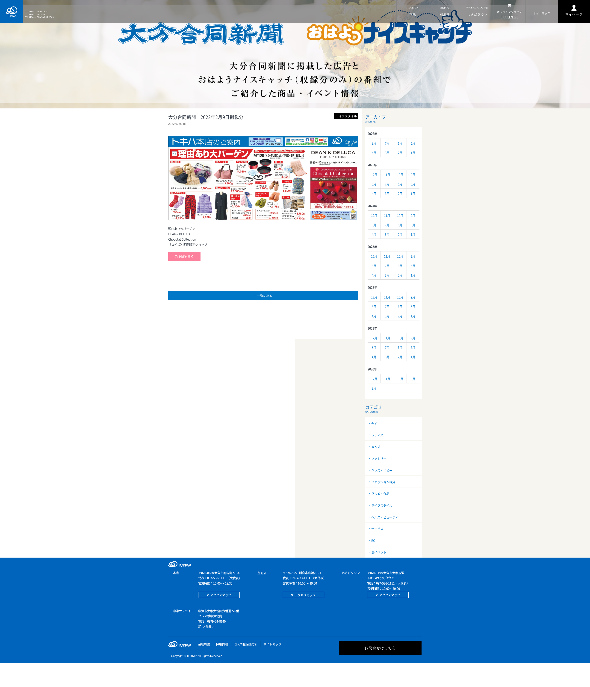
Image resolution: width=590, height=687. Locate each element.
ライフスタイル (381, 505)
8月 (374, 143)
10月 (400, 174)
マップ (542, 13)
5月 (413, 143)
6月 (400, 143)
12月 (374, 174)
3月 (387, 152)
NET (509, 15)
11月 (387, 174)
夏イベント (378, 552)
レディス (377, 435)
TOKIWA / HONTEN (36, 11)
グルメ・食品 (380, 493)
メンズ (375, 447)
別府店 (445, 11)
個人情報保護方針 (246, 644)
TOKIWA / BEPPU (35, 14)
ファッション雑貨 (383, 482)
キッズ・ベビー (381, 470)
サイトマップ (272, 644)
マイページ (574, 14)
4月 (374, 152)
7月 (387, 143)
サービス (377, 528)
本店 (413, 11)
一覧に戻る (264, 295)
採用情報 (222, 644)
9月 (413, 174)
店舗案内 (209, 626)
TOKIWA (11, 11)
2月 (400, 152)
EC (373, 540)
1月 (413, 152)
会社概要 (204, 644)
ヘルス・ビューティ (384, 517)
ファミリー (378, 458)
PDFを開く (186, 256)
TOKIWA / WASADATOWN (39, 17)
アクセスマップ (220, 595)
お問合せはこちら (380, 648)
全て (374, 423)
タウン (477, 11)
